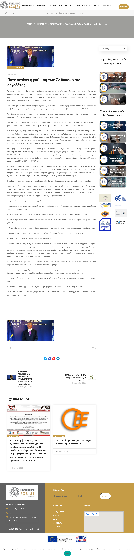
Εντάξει (67, 553)
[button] (123, 6)
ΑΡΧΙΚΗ (30, 24)
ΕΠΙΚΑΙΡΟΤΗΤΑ (41, 24)
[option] (29, 438)
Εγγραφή (105, 496)
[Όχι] (131, 552)
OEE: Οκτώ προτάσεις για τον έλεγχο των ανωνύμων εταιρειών (73, 442)
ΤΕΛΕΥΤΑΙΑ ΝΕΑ (56, 24)
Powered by (29, 529)
